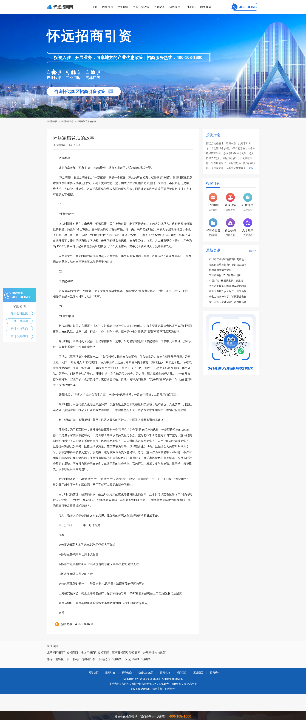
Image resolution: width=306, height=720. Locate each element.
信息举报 (157, 688)
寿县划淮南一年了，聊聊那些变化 (227, 296)
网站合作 (170, 688)
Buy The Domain (140, 688)
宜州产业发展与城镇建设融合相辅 (227, 285)
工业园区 (190, 6)
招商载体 (215, 672)
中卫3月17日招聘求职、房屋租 (226, 280)
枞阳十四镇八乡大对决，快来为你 (227, 291)
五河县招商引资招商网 (126, 652)
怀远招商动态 (67, 121)
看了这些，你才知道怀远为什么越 (227, 301)
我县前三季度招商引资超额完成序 (227, 264)
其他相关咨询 (19, 336)
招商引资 (107, 6)
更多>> (252, 250)
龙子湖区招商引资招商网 (62, 652)
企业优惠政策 (145, 672)
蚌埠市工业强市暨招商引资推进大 (227, 259)
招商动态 (159, 6)
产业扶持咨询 (19, 328)
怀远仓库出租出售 (110, 659)
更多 (251, 168)
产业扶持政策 (141, 6)
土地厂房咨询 (19, 321)
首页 (95, 6)
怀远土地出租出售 (58, 659)
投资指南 (123, 6)
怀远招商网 (52, 121)
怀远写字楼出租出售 (138, 659)
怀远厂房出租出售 (84, 659)
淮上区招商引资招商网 (95, 652)
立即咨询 (213, 210)
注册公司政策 (19, 313)
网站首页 (93, 672)
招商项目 (174, 6)
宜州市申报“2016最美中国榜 (224, 275)
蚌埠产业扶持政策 (154, 652)
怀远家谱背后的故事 (220, 270)
